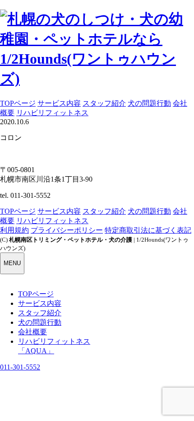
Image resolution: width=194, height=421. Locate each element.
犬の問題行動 (149, 103)
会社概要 (32, 332)
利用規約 (14, 230)
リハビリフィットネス (52, 113)
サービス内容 (59, 103)
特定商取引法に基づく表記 (148, 230)
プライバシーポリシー (67, 230)
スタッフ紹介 (104, 103)
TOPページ (18, 103)
